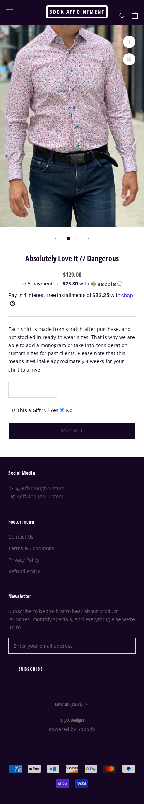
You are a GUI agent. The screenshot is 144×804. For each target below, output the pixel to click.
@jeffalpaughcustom (40, 488)
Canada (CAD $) (69, 704)
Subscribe (31, 669)
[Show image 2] (75, 238)
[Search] (122, 15)
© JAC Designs (72, 720)
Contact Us (21, 536)
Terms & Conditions (31, 548)
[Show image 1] (68, 238)
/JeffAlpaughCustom (40, 496)
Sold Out (72, 431)
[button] (72, 283)
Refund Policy (24, 571)
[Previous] (55, 238)
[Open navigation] (9, 12)
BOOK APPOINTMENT (77, 11)
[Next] (89, 238)
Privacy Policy (23, 559)
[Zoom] (129, 42)
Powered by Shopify (72, 729)
